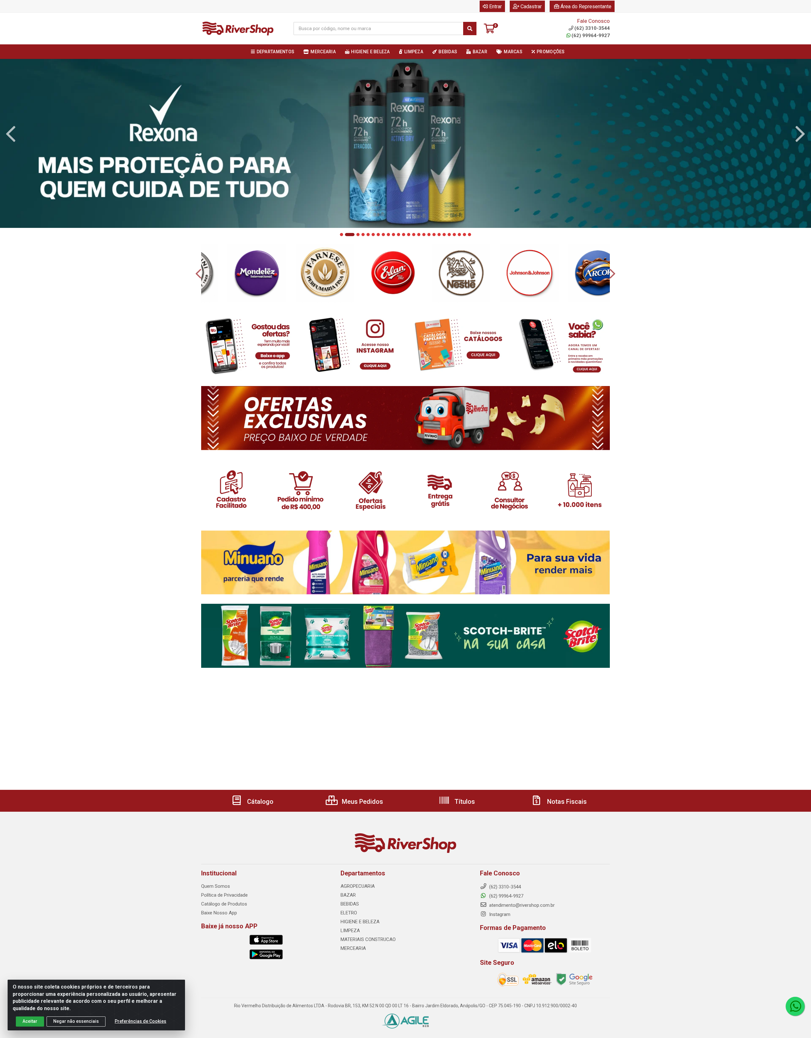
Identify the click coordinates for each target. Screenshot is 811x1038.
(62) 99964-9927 (591, 35)
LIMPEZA (350, 930)
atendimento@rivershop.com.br (521, 905)
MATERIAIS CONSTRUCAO (368, 939)
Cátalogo (259, 801)
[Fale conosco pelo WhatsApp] (795, 1006)
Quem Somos (215, 886)
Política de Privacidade (224, 895)
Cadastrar (531, 6)
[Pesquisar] (469, 28)
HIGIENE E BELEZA (360, 922)
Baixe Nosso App (219, 913)
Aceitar (29, 1021)
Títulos (464, 801)
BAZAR (348, 895)
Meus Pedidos (361, 801)
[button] (341, 234)
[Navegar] (11, 134)
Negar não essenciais (76, 1021)
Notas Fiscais (566, 801)
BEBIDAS (350, 904)
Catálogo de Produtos (224, 904)
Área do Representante (585, 6)
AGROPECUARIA (358, 886)
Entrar (495, 6)
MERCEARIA (353, 948)
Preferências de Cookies (140, 1021)
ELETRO (349, 913)
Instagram (499, 914)
